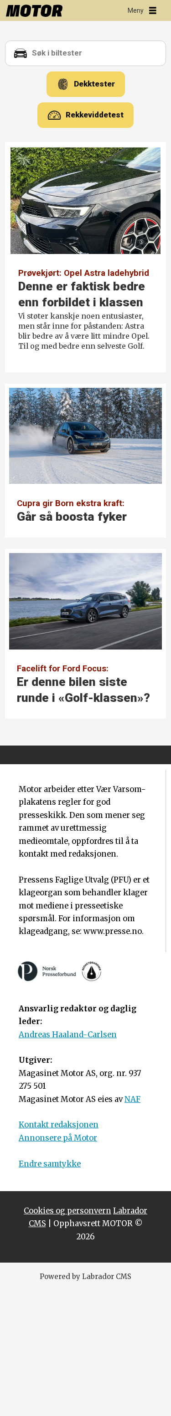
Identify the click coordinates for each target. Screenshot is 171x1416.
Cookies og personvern (67, 1211)
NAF (132, 1099)
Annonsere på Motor (58, 1138)
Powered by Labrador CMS (85, 1276)
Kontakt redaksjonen (58, 1125)
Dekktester (94, 83)
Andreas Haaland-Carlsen (68, 1035)
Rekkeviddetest (95, 114)
